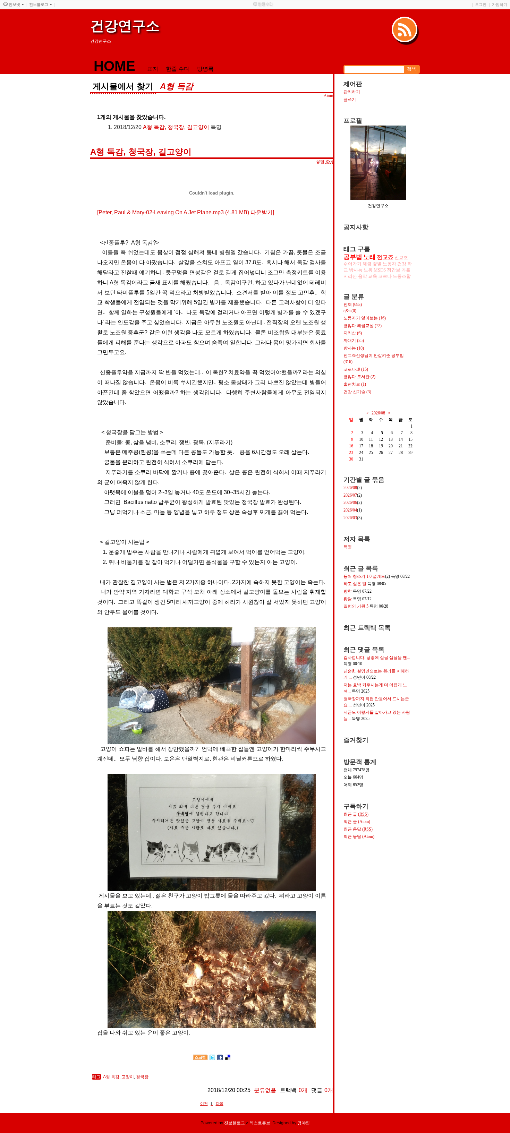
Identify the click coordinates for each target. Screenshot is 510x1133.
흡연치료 (354, 384)
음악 (362, 276)
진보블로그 (234, 1123)
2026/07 (350, 495)
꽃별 (377, 263)
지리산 (350, 276)
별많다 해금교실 (362, 325)
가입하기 (499, 4)
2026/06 (350, 502)
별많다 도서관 (359, 376)
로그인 (480, 4)
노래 (369, 257)
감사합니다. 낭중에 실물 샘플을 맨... (376, 657)
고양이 (127, 1076)
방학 (347, 591)
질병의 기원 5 (355, 606)
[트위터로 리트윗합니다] (212, 1058)
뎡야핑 (303, 1123)
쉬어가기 (352, 263)
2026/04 (350, 510)
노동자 (389, 263)
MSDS (380, 270)
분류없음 (265, 1090)
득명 (347, 546)
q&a (349, 310)
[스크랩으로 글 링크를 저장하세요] (200, 1058)
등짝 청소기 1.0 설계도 (364, 576)
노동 (368, 270)
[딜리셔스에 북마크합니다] (227, 1058)
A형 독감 (111, 1076)
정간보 (393, 270)
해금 (367, 263)
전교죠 (385, 257)
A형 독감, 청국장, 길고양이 (176, 127)
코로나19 (355, 369)
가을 (405, 270)
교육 (372, 276)
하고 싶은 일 (354, 583)
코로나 (385, 276)
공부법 (352, 257)
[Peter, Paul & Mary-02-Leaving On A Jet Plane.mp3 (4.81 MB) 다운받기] (185, 212)
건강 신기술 (357, 391)
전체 (352, 304)
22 (410, 446)
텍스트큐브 (259, 1123)
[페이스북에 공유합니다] (220, 1058)
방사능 (356, 270)
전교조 (401, 257)
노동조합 (402, 276)
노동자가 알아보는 (364, 318)
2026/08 (378, 413)
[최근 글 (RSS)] (405, 30)
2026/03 (350, 517)
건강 (401, 263)
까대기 (353, 340)
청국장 (142, 1076)
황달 (347, 598)
